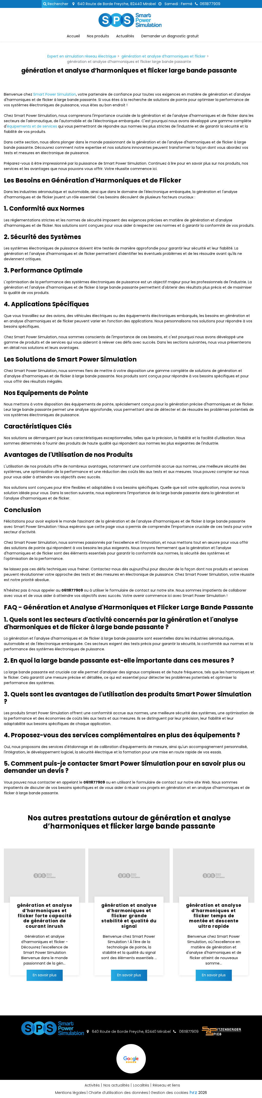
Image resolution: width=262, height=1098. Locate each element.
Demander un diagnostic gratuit (170, 36)
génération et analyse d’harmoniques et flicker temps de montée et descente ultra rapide (213, 916)
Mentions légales (70, 1092)
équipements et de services (32, 126)
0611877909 (188, 1031)
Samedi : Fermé (177, 3)
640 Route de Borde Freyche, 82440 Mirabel (116, 3)
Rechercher (57, 3)
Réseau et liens (166, 1085)
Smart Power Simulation (54, 94)
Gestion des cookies (169, 1092)
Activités (92, 1085)
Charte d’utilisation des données (118, 1092)
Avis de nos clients (131, 1072)
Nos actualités (116, 1085)
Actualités (125, 36)
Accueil (73, 36)
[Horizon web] (193, 1092)
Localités (141, 1085)
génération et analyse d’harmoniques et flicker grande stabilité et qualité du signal (129, 916)
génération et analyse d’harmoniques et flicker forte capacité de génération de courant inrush (44, 916)
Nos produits (98, 36)
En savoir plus (45, 975)
